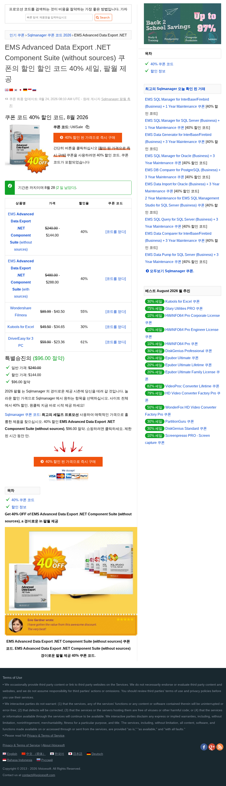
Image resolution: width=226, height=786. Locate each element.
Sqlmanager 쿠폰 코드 (22, 414)
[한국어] (16, 90)
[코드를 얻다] (115, 232)
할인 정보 (18, 507)
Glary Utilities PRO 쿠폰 (184, 308)
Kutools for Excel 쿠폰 (182, 301)
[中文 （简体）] (11, 90)
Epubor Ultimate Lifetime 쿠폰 (188, 365)
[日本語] (20, 90)
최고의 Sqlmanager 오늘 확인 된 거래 (175, 89)
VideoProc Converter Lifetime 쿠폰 (192, 386)
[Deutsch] (25, 90)
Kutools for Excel (21, 327)
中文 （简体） (36, 754)
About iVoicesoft (53, 745)
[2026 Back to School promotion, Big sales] (182, 43)
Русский (47, 760)
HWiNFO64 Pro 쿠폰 (181, 344)
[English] (6, 90)
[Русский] (34, 90)
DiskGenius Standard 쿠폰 (186, 428)
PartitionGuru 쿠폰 (179, 421)
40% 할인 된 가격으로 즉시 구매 (89, 137)
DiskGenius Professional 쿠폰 (188, 351)
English (12, 754)
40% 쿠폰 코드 (22, 500)
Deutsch (97, 754)
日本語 (77, 754)
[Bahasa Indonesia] (30, 90)
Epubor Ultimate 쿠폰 (182, 358)
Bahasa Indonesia (19, 760)
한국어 (59, 754)
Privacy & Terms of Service (45, 735)
